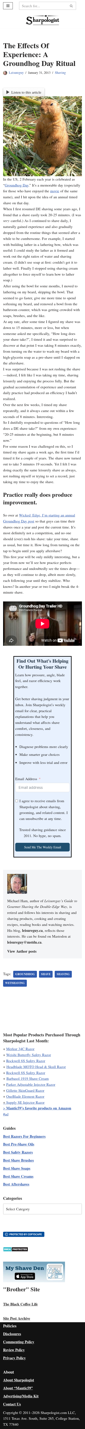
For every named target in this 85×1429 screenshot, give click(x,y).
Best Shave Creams (18, 1176)
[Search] (71, 6)
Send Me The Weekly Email (42, 847)
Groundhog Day (16, 185)
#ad (5, 1114)
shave (46, 974)
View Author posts (22, 951)
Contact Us (12, 1404)
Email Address (26, 778)
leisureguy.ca (32, 930)
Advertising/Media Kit (21, 1396)
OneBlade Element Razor (25, 1096)
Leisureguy (16, 72)
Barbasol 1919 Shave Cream (27, 1078)
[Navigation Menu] (8, 5)
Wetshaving (15, 983)
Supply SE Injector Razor (25, 1102)
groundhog (25, 974)
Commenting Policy (18, 1341)
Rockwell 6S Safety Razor (25, 1060)
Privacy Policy (14, 1358)
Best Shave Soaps (16, 1168)
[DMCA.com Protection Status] (15, 1250)
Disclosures (12, 1333)
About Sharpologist (18, 1380)
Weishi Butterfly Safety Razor (28, 1054)
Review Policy (14, 1350)
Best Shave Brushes (18, 1160)
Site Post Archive (16, 1318)
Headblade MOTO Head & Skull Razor (36, 1066)
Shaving (60, 72)
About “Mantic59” (18, 1388)
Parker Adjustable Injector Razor (30, 1084)
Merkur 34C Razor (20, 1048)
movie (54, 190)
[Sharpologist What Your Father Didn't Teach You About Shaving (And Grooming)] (43, 20)
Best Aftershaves (16, 1184)
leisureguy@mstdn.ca (24, 942)
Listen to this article (26, 92)
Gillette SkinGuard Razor (25, 1090)
